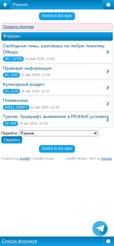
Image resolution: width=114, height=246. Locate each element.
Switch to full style (57, 16)
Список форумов (19, 240)
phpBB (25, 158)
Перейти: (9, 133)
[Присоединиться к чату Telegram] (100, 229)
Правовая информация (27, 68)
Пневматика (15, 100)
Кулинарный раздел (23, 84)
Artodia (106, 158)
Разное (20, 4)
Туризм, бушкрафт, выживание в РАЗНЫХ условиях (56, 116)
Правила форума (18, 27)
